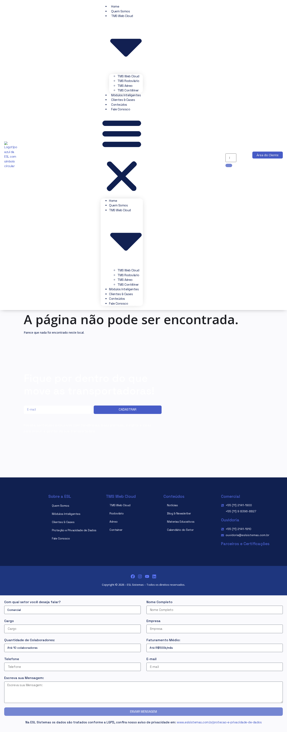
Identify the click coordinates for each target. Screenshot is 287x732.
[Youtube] (147, 576)
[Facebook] (133, 576)
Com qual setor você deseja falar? (32, 602)
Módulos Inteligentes (126, 95)
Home (115, 6)
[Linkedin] (154, 576)
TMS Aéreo (125, 86)
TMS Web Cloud (128, 76)
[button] (122, 155)
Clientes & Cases (123, 100)
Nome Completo (159, 602)
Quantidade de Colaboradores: (29, 640)
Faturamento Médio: (163, 640)
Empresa (153, 621)
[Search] (228, 165)
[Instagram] (140, 576)
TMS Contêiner (128, 90)
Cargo (9, 621)
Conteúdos (119, 105)
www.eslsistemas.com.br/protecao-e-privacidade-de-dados (219, 722)
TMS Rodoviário (128, 81)
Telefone (11, 659)
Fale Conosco (120, 109)
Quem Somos (120, 11)
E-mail (151, 659)
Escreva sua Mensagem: (24, 678)
